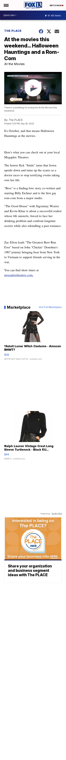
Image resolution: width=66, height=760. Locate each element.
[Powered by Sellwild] (57, 514)
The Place (13, 31)
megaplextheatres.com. (18, 275)
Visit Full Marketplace (50, 307)
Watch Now (56, 5)
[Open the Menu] (6, 5)
